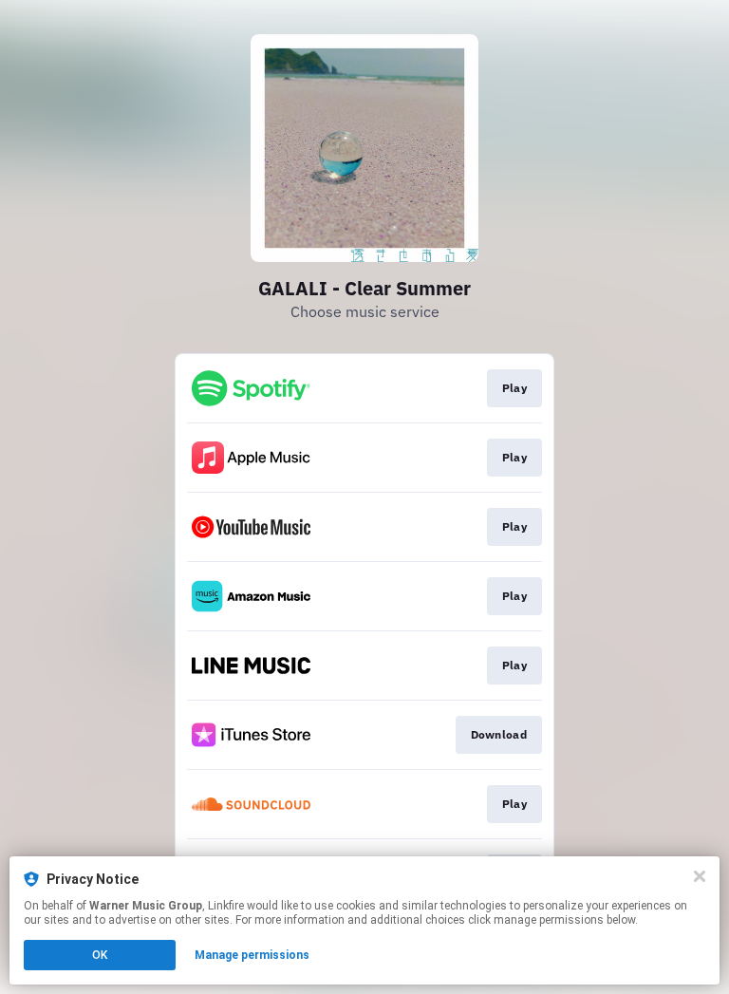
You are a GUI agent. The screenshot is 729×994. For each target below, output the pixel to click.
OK (99, 955)
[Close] (699, 876)
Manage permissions (252, 955)
